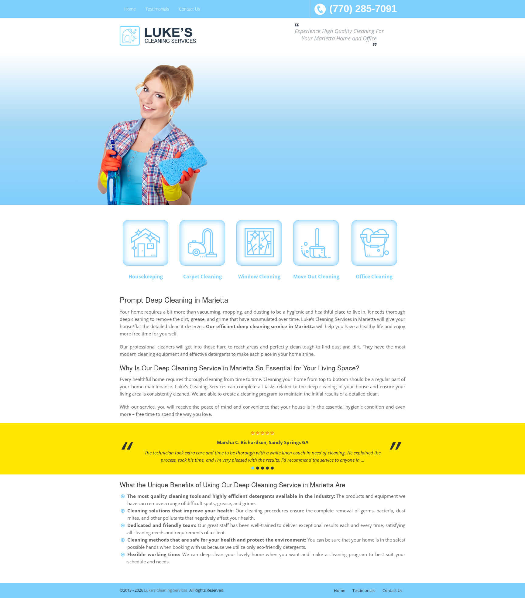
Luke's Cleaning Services (165, 590)
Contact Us (189, 9)
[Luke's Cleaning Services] (165, 36)
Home (130, 9)
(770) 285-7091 (363, 8)
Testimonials (157, 9)
